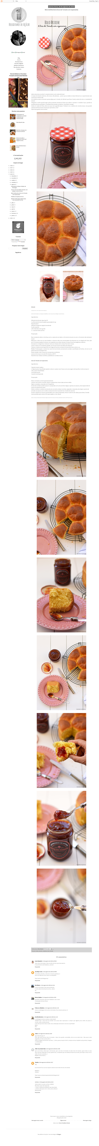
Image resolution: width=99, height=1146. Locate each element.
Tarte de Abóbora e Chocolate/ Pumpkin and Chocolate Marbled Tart (18, 75)
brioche (40, 951)
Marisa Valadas (38, 997)
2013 (11, 218)
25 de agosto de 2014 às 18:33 (46, 1082)
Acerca (18, 60)
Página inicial (63, 1120)
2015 (11, 172)
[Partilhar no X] (50, 949)
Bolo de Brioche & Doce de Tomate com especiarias (19, 193)
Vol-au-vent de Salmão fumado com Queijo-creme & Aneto (19, 190)
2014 (11, 174)
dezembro (14, 176)
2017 (11, 167)
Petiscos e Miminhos (39, 1008)
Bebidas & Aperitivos (19, 65)
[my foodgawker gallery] (18, 232)
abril (13, 209)
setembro (14, 182)
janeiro (13, 215)
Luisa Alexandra (38, 961)
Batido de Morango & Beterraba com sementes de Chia (18, 199)
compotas (45, 951)
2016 (11, 170)
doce (48, 951)
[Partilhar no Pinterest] (53, 949)
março (13, 211)
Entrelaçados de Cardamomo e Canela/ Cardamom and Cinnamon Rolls (21, 116)
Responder (37, 967)
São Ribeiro (37, 985)
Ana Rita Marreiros (39, 1017)
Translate (23, 241)
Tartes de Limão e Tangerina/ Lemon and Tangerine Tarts (21, 139)
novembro (14, 178)
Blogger (59, 1134)
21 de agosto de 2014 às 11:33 (52, 1008)
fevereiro (14, 213)
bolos (37, 951)
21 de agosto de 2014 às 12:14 (51, 1017)
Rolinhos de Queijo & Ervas (17, 196)
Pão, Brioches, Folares (19, 67)
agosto (13, 184)
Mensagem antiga (87, 1120)
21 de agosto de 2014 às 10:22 (48, 985)
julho (13, 202)
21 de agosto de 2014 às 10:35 (49, 997)
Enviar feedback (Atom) (64, 1123)
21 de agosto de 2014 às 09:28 (49, 961)
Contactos (18, 69)
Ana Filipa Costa (38, 971)
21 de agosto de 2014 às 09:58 (50, 971)
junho (13, 205)
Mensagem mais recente (37, 1120)
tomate (51, 951)
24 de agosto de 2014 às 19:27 (46, 1062)
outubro (13, 180)
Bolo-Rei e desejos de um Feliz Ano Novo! (21, 130)
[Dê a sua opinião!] (48, 949)
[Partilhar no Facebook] (51, 949)
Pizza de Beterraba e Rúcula (21, 146)
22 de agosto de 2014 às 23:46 (53, 1048)
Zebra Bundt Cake (20, 122)
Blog (19, 58)
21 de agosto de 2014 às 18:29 (45, 1033)
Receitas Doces (19, 61)
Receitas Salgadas (19, 63)
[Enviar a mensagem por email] (47, 949)
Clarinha (37, 1062)
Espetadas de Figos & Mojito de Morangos (18, 187)
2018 (11, 165)
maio (13, 207)
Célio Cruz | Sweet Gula (40, 1048)
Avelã (36, 1033)
